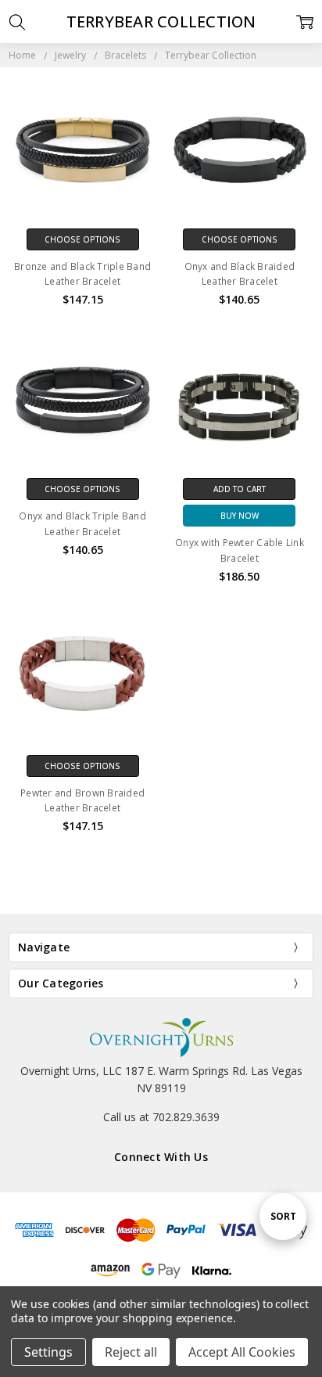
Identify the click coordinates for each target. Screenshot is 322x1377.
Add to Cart (239, 489)
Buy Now (239, 515)
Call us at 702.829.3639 (161, 1116)
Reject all (131, 1352)
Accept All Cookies (241, 1352)
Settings (48, 1352)
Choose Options (82, 239)
